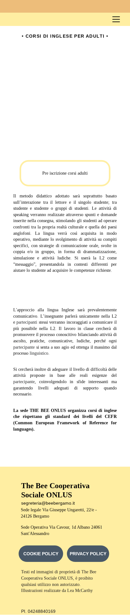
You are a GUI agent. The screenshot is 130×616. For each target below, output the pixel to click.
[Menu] (116, 19)
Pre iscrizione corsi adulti (65, 173)
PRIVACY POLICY (88, 553)
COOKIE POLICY (40, 553)
